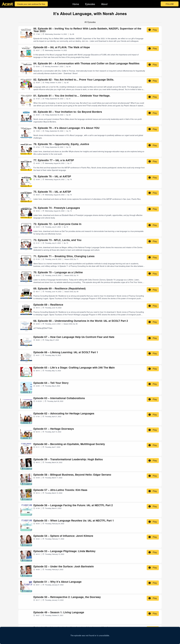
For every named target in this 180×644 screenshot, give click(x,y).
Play (155, 30)
